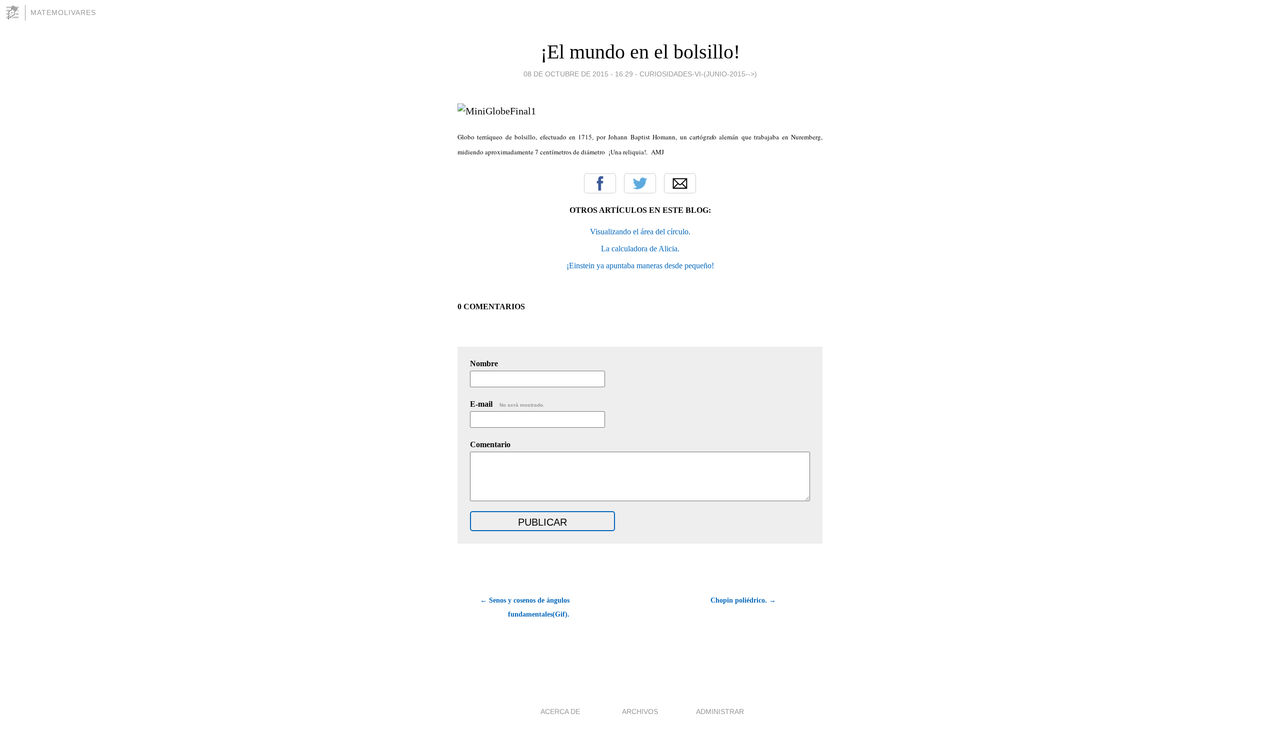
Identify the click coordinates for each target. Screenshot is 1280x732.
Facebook (600, 183)
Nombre (484, 363)
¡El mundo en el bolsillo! (640, 51)
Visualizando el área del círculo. (640, 231)
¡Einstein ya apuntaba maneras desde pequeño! (640, 265)
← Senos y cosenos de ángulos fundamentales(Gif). (525, 607)
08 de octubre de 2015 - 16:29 (578, 74)
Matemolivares (63, 12)
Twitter (640, 183)
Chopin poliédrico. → (743, 600)
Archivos (640, 712)
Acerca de (560, 712)
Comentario (490, 444)
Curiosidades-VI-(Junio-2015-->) (698, 74)
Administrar (720, 712)
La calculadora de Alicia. (640, 248)
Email (680, 183)
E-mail (507, 404)
